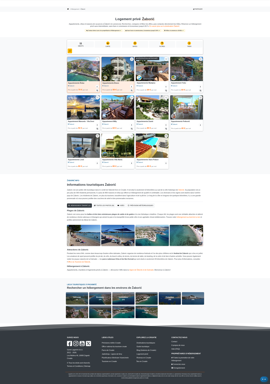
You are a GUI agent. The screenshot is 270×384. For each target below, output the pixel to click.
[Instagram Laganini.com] (75, 343)
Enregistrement (179, 368)
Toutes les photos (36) (105, 205)
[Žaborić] (83, 235)
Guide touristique (143, 346)
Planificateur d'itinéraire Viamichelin (115, 358)
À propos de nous (178, 345)
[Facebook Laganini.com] (69, 343)
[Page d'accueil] (68, 9)
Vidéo (121, 205)
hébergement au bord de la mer (188, 217)
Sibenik (181, 190)
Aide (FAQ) (175, 349)
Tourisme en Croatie (109, 361)
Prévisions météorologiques (141, 205)
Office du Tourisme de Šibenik (79, 262)
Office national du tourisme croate (114, 346)
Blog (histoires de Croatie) (146, 350)
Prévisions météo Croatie (111, 343)
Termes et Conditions (75, 366)
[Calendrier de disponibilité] (97, 90)
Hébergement (75, 9)
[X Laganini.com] (88, 343)
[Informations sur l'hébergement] (97, 86)
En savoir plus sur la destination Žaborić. (164, 26)
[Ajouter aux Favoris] (97, 59)
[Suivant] (96, 69)
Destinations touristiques (146, 343)
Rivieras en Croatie (144, 358)
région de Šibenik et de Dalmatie (141, 270)
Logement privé (142, 354)
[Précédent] (70, 69)
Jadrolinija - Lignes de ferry (112, 354)
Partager (198, 9)
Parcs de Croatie (108, 350)
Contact (174, 341)
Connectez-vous (178, 364)
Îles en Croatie (142, 361)
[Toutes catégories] (70, 50)
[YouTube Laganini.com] (82, 343)
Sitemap (87, 366)
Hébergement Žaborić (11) (80, 205)
